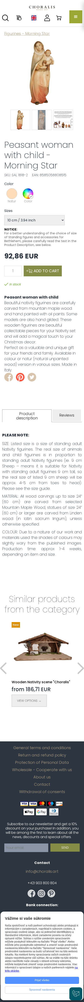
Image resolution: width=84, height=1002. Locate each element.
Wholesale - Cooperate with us (42, 770)
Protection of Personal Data (42, 762)
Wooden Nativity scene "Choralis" (41, 682)
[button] (75, 16)
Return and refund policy (42, 755)
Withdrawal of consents (42, 792)
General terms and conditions (42, 748)
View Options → (29, 701)
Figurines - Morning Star (27, 33)
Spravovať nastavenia (42, 989)
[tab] (27, 415)
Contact (42, 784)
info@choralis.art (42, 871)
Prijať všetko (42, 980)
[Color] (28, 193)
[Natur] (11, 193)
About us (42, 777)
